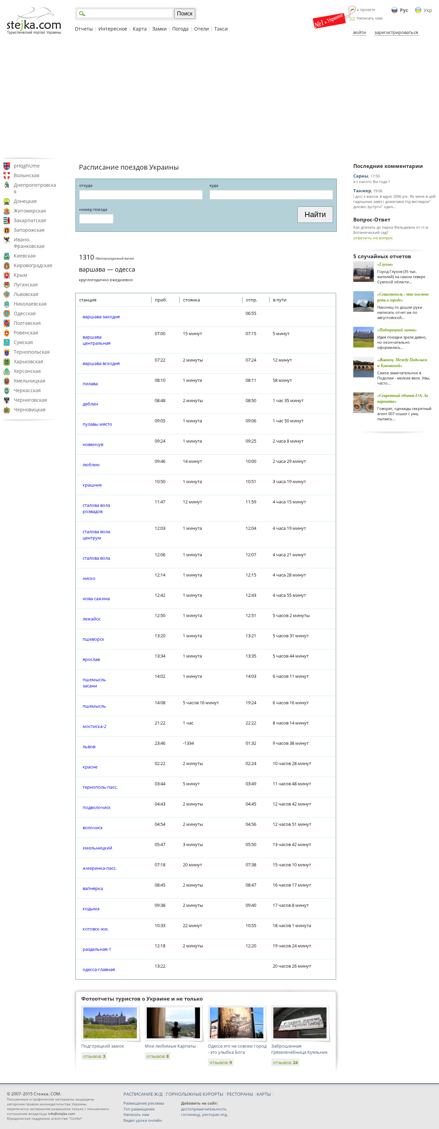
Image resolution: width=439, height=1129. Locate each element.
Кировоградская (33, 265)
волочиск (93, 827)
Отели (201, 28)
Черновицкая (30, 409)
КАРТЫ (264, 1094)
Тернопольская (32, 352)
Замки (159, 28)
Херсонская (27, 371)
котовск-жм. (96, 929)
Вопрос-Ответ (371, 219)
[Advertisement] (219, 97)
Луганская (26, 284)
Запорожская (29, 230)
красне (90, 767)
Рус (404, 10)
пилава (90, 383)
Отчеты (84, 28)
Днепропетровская (35, 188)
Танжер (362, 190)
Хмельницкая (29, 380)
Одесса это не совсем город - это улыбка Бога (237, 1049)
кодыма (91, 908)
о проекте (366, 9)
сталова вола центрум (96, 534)
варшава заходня (101, 316)
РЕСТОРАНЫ (240, 1094)
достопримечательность (204, 1108)
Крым (20, 275)
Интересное (112, 28)
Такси (221, 28)
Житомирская (30, 210)
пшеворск (93, 639)
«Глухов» (385, 264)
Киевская (25, 255)
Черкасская (27, 390)
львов (89, 746)
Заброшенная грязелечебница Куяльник (299, 1049)
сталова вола (96, 558)
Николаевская (30, 303)
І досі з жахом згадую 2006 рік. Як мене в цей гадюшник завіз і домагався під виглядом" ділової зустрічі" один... (394, 201)
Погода (180, 28)
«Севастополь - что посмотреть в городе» (402, 297)
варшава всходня (101, 363)
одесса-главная (99, 969)
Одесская (25, 313)
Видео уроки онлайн (142, 1120)
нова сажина (96, 598)
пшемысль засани (94, 682)
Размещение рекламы (143, 1103)
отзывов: (94, 1056)
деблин (90, 404)
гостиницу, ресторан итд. (204, 1114)
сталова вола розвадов (96, 508)
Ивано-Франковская (29, 242)
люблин (91, 464)
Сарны (360, 176)
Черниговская (30, 400)
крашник (92, 485)
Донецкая (25, 201)
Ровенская (26, 332)
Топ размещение (139, 1108)
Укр (428, 10)
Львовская (26, 294)
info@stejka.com (61, 1113)
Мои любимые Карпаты (170, 1046)
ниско (89, 578)
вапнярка (93, 888)
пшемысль (94, 706)
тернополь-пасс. (100, 787)
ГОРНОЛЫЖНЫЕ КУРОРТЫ (194, 1094)
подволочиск (97, 807)
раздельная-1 (97, 949)
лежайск (91, 619)
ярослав (91, 659)
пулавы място (97, 424)
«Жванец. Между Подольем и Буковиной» (402, 362)
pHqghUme (27, 165)
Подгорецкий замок (102, 1046)
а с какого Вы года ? (371, 181)
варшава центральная (96, 340)
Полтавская (27, 323)
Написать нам (369, 18)
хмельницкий (97, 848)
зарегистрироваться (396, 32)
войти (359, 32)
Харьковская (28, 361)
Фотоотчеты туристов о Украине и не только (142, 998)
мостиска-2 (94, 726)
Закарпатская (30, 220)
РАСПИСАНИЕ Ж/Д (143, 1094)
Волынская (26, 175)
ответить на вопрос (373, 238)
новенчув (93, 444)
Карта (140, 28)
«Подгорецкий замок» (397, 330)
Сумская (23, 342)
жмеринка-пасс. (100, 868)
